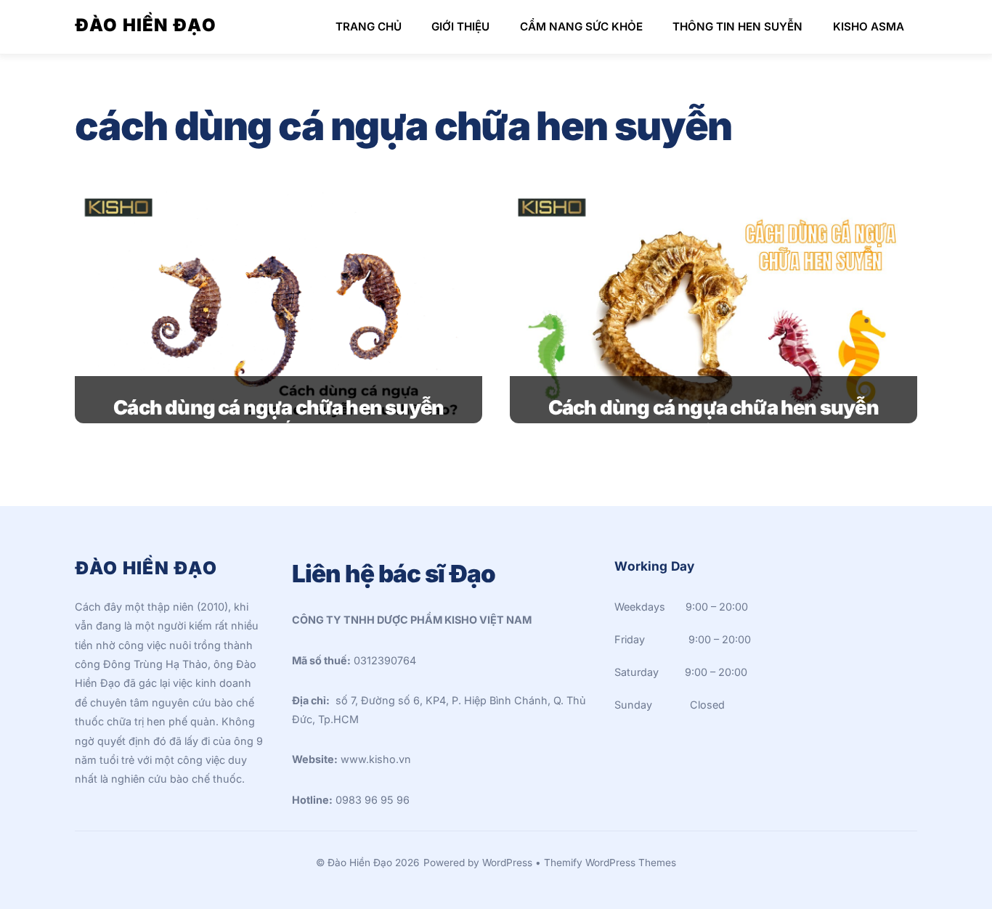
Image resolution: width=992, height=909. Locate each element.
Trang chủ (369, 26)
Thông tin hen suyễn (737, 26)
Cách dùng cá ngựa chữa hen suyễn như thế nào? (278, 420)
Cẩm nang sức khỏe (581, 26)
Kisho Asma (868, 26)
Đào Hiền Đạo (360, 862)
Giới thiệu (460, 26)
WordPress (507, 862)
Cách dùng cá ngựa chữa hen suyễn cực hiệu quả (713, 420)
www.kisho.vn (376, 759)
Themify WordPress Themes (610, 862)
